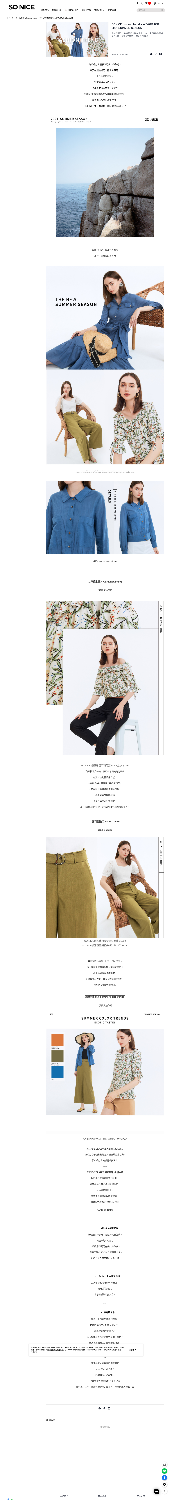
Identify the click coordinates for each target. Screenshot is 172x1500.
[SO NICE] (22, 7)
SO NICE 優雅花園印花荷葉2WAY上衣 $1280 (105, 765)
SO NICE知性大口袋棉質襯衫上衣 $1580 (105, 1139)
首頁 (8, 18)
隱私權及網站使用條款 (55, 1350)
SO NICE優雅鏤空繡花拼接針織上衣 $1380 (105, 945)
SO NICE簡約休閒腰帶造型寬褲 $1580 (105, 941)
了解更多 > (35, 1352)
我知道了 (132, 1350)
